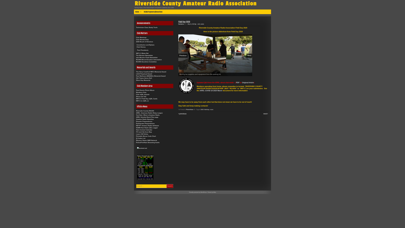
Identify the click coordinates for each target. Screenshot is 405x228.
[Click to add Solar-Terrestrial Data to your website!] (145, 167)
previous (182, 138)
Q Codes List (140, 138)
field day (206, 133)
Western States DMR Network (146, 140)
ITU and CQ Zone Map (144, 132)
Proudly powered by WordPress (198, 192)
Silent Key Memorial (143, 80)
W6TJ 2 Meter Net (142, 53)
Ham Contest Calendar (144, 130)
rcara (211, 133)
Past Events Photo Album (145, 90)
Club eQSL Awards (142, 94)
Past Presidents (142, 50)
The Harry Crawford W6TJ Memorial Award (151, 72)
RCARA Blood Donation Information (149, 59)
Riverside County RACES (145, 111)
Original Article (248, 107)
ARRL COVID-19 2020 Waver (211, 115)
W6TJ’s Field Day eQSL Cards (146, 99)
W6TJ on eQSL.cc (142, 101)
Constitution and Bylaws (145, 45)
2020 (202, 133)
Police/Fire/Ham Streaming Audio (148, 142)
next (265, 138)
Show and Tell (141, 96)
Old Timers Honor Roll (144, 78)
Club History (141, 47)
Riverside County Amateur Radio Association (196, 3)
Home (137, 12)
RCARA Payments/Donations (153, 12)
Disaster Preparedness (144, 121)
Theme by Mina (212, 192)
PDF (238, 107)
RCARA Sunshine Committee (146, 62)
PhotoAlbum (189, 133)
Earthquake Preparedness (145, 123)
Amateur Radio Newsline (145, 119)
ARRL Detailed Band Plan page (147, 117)
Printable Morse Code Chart (146, 136)
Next (249, 68)
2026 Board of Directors (144, 42)
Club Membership (142, 39)
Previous (183, 68)
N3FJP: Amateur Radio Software (147, 125)
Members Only (141, 92)
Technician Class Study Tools (146, 27)
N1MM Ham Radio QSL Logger (147, 128)
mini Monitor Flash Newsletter (147, 57)
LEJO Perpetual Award (144, 74)
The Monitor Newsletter (144, 55)
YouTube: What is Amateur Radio (148, 115)
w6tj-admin (201, 24)
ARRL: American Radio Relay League (149, 113)
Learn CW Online (142, 134)
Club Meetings (141, 37)
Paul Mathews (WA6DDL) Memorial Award (151, 76)
